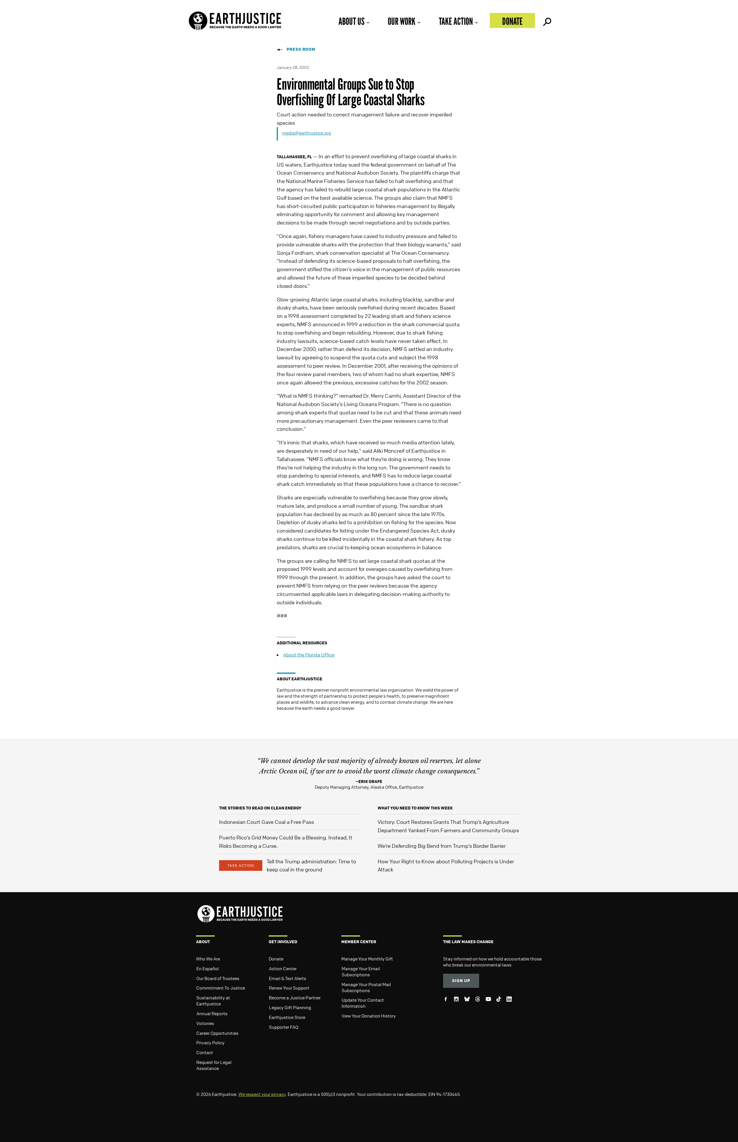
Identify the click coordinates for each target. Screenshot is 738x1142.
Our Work (401, 21)
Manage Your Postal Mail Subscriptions (366, 987)
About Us (351, 21)
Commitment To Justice (220, 988)
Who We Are (208, 959)
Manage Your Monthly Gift (367, 959)
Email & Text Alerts (287, 978)
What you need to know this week (415, 808)
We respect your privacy (262, 1094)
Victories (205, 1023)
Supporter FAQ (283, 1027)
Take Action (456, 21)
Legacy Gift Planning (290, 1007)
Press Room (301, 49)
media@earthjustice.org (306, 133)
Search (547, 20)
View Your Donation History (369, 1016)
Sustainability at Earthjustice (213, 1001)
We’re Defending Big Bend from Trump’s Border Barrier (442, 846)
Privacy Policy (210, 1042)
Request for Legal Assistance (213, 1065)
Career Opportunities (217, 1033)
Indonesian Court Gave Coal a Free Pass (266, 822)
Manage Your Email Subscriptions (361, 971)
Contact (204, 1052)
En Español (207, 968)
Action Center (283, 968)
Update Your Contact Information (363, 1003)
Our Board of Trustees (217, 978)
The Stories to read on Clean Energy (260, 808)
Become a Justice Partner (295, 998)
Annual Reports (211, 1013)
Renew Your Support (289, 988)
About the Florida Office (308, 655)
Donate (512, 21)
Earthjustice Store (287, 1017)
